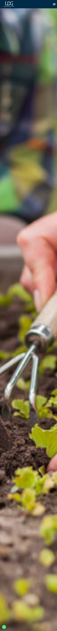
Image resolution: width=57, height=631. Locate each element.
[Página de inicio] (9, 4)
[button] (54, 4)
